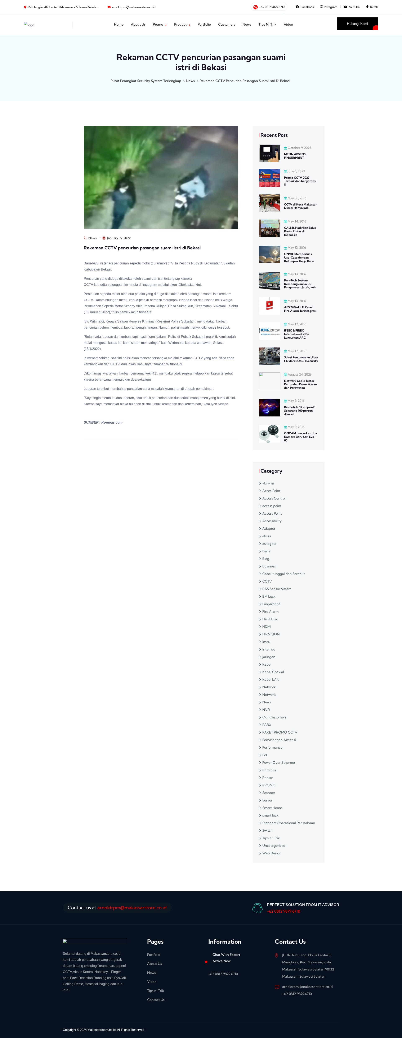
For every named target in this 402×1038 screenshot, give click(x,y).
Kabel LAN (270, 679)
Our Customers (274, 717)
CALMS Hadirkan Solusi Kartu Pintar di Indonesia (300, 231)
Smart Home (272, 808)
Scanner (268, 793)
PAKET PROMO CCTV (279, 732)
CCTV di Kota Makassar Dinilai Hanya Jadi (300, 206)
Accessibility (272, 521)
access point (271, 506)
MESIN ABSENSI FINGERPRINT (295, 156)
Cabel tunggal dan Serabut (283, 574)
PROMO (269, 785)
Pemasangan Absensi (279, 740)
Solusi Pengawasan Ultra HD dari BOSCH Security (301, 359)
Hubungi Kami (357, 24)
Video (151, 981)
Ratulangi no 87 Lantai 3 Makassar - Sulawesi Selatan (63, 7)
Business (269, 566)
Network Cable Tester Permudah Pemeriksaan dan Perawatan (300, 384)
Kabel (266, 664)
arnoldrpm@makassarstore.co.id (134, 7)
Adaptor (268, 528)
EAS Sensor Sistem (276, 589)
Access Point (272, 513)
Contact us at (117, 908)
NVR (266, 710)
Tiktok (374, 7)
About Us (154, 963)
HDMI (266, 626)
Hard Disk (270, 619)
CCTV (267, 581)
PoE (265, 755)
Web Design (271, 853)
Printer (267, 777)
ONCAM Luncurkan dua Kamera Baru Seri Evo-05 (300, 436)
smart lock (270, 815)
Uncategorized (273, 845)
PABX (266, 725)
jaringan (268, 657)
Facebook (307, 7)
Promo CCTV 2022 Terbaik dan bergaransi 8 (300, 181)
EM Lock (269, 596)
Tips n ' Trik (271, 838)
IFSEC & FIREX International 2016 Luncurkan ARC (296, 334)
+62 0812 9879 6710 (272, 7)
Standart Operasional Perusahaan (288, 823)
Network (269, 687)
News (92, 238)
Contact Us (156, 1000)
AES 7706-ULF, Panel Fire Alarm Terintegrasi (300, 309)
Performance (272, 747)
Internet (268, 649)
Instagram (331, 7)
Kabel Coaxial (273, 672)
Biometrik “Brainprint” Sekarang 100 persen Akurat (299, 410)
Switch (267, 830)
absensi (268, 483)
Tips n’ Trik (155, 991)
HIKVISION (271, 634)
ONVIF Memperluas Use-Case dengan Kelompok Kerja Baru (299, 257)
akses (266, 536)
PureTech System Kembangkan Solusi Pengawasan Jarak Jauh (300, 283)
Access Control (274, 498)
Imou (266, 642)
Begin (266, 551)
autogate (269, 543)
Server (267, 800)
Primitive (269, 770)
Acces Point (271, 491)
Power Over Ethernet (278, 762)
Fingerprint (271, 604)
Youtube (354, 7)
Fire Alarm (270, 611)
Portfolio (153, 954)
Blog (265, 559)
